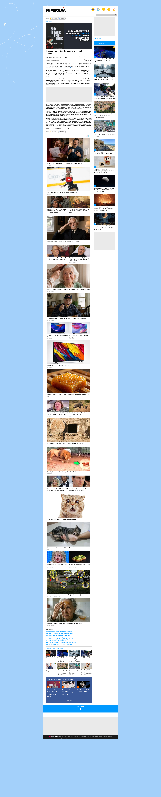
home (47, 21)
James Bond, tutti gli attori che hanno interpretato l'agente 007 (60, 633)
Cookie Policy (64, 738)
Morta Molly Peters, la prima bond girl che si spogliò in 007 (59, 639)
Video (59, 15)
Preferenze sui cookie (71, 738)
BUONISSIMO (105, 736)
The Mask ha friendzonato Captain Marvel (56, 640)
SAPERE (79, 714)
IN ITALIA (93, 714)
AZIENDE (97, 714)
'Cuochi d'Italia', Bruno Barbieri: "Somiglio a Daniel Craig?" (59, 644)
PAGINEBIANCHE (83, 736)
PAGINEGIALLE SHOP (73, 736)
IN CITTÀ (88, 714)
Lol (93, 12)
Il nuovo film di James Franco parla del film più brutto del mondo (61, 642)
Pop (114, 12)
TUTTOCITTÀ (89, 736)
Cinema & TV (76, 15)
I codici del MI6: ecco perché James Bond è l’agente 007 (59, 631)
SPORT (68, 714)
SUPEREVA (110, 736)
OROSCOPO (84, 714)
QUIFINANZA (100, 736)
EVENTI (101, 714)
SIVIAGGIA (96, 736)
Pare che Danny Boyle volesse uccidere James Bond (58, 635)
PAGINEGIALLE (66, 736)
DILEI (93, 736)
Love (104, 12)
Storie (52, 15)
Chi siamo (52, 738)
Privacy (60, 738)
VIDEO (75, 714)
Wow (109, 12)
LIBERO (58, 736)
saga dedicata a (65, 67)
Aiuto (76, 738)
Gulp (98, 12)
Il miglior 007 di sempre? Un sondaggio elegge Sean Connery (60, 637)
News (46, 15)
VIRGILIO (61, 736)
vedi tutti (69, 700)
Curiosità (66, 15)
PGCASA (78, 736)
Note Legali (57, 738)
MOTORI (71, 714)
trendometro (101, 43)
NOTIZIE (64, 714)
